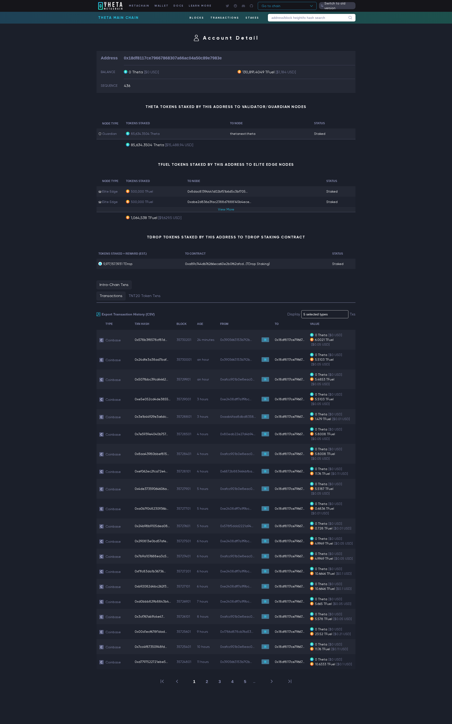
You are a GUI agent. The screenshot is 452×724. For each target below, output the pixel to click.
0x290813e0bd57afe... (151, 541)
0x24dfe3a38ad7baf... (151, 359)
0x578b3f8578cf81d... (151, 340)
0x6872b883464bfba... (237, 471)
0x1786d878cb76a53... (236, 631)
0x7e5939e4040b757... (151, 434)
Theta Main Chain (118, 18)
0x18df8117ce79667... (289, 340)
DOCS (179, 5)
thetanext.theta (242, 134)
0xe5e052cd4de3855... (152, 399)
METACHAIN (139, 5)
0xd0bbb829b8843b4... (153, 601)
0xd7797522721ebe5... (151, 662)
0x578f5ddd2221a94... (236, 526)
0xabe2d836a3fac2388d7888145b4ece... (219, 202)
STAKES (252, 17)
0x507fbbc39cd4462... (151, 379)
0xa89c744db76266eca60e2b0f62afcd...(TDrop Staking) (227, 264)
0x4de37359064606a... (152, 489)
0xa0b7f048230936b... (151, 508)
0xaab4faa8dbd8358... (238, 416)
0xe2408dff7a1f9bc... (235, 399)
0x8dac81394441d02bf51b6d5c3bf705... (217, 191)
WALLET (161, 5)
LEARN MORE (200, 5)
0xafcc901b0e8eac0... (237, 379)
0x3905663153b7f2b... (236, 340)
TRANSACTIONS (224, 17)
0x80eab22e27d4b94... (237, 434)
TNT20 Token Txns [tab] (145, 296)
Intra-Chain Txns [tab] (114, 284)
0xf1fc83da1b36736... (150, 571)
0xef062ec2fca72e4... (151, 471)
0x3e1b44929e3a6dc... (151, 416)
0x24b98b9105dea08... (152, 526)
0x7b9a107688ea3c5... (152, 556)
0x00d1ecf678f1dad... (151, 631)
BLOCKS (197, 17)
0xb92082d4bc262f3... (152, 586)
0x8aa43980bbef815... (152, 454)
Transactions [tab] (111, 296)
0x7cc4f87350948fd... (151, 647)
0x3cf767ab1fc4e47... (150, 616)
